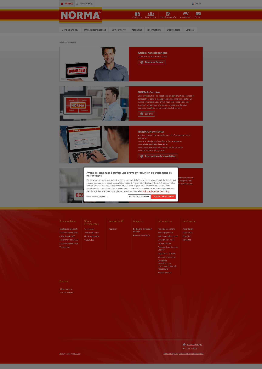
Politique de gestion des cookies (156, 191)
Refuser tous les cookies (139, 196)
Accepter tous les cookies (163, 196)
